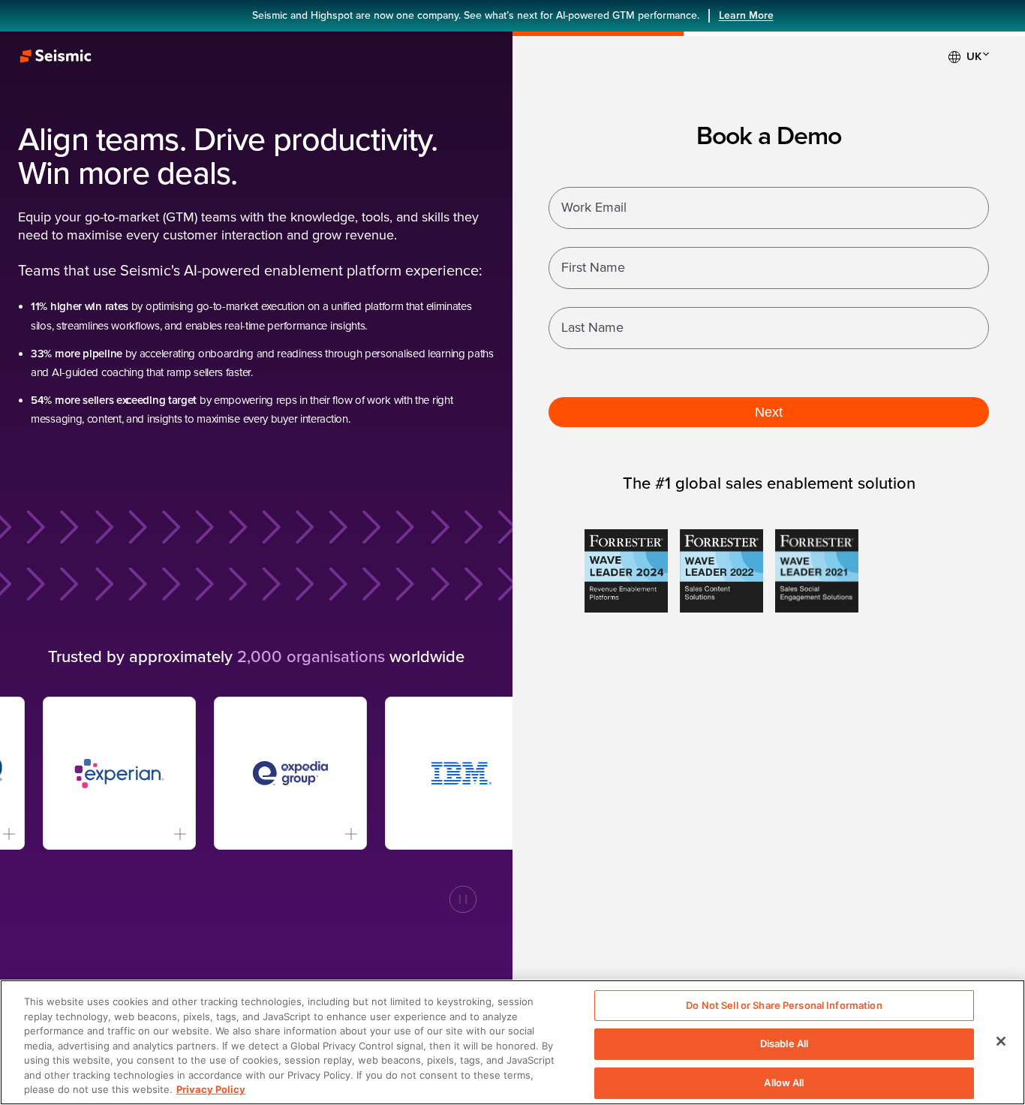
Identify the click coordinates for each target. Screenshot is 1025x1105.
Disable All (784, 1043)
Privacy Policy (210, 1089)
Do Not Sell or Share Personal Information (784, 1005)
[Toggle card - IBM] (497, 833)
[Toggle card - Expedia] (326, 833)
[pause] (462, 899)
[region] (512, 1042)
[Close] (1000, 1041)
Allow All (784, 1082)
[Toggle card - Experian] (155, 833)
